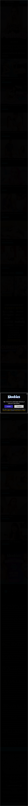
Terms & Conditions (6, 410)
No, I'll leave (22, 410)
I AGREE (9, 406)
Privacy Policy (17, 410)
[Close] (27, 394)
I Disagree (18, 406)
